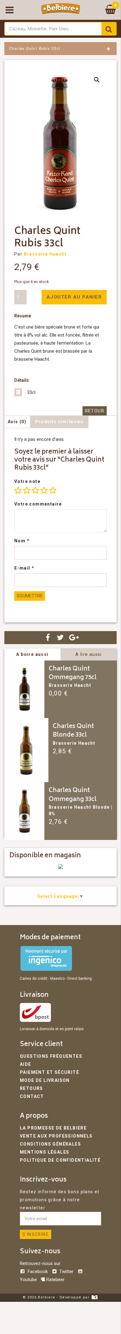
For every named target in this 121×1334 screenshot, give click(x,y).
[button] (96, 79)
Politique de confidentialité (60, 1160)
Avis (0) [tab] (17, 421)
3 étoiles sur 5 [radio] (35, 490)
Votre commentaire (38, 503)
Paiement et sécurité (49, 1072)
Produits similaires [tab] (59, 421)
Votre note (27, 481)
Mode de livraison (45, 1080)
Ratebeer (55, 1279)
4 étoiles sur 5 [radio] (44, 490)
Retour (94, 410)
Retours (31, 1088)
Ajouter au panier (74, 297)
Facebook (37, 1271)
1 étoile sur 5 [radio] (18, 490)
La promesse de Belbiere (53, 1127)
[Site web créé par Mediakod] (94, 1297)
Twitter (66, 1271)
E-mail (24, 568)
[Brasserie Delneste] (60, 867)
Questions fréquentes (51, 1056)
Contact (32, 1096)
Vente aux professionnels (56, 1136)
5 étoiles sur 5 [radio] (52, 490)
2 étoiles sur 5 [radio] (26, 490)
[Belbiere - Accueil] (60, 10)
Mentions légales (44, 1152)
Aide (25, 1064)
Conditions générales (50, 1144)
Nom (21, 540)
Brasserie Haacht (45, 254)
